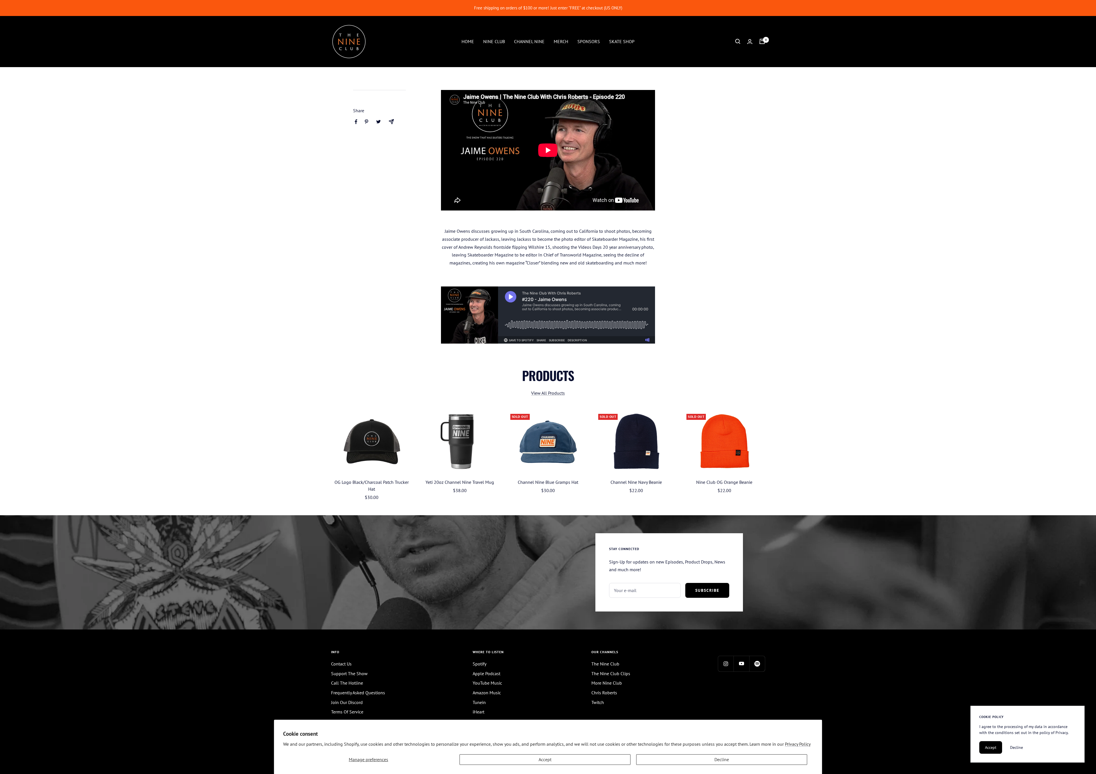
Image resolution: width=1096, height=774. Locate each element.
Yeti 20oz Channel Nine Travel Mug (460, 482)
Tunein (479, 702)
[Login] (749, 41)
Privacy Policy (798, 744)
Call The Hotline (347, 683)
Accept (545, 759)
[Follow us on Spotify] (757, 663)
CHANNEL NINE (529, 41)
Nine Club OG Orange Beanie (724, 482)
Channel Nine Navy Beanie (636, 482)
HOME (468, 41)
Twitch (597, 702)
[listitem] (356, 121)
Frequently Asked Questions (358, 692)
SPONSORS (588, 41)
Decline (721, 759)
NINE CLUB (494, 41)
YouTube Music (487, 683)
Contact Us (341, 664)
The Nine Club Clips (610, 673)
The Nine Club (605, 664)
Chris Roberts (604, 692)
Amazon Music (487, 692)
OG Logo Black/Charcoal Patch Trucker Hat (372, 485)
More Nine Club (606, 683)
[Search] (737, 41)
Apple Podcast (486, 673)
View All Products (548, 393)
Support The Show (349, 673)
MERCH (561, 41)
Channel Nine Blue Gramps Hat (548, 482)
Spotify (479, 664)
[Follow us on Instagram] (726, 663)
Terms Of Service (347, 712)
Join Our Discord (347, 702)
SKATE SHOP (621, 41)
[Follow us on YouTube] (741, 663)
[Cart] (762, 41)
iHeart (478, 712)
